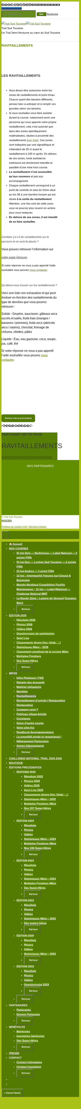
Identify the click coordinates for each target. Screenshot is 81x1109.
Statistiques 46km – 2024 (40, 838)
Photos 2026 (24, 624)
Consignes (23, 718)
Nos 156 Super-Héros (37, 847)
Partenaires (23, 1009)
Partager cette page (17, 425)
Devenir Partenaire (28, 1014)
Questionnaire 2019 (36, 984)
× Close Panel (12, 1092)
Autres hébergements (30, 745)
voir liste (33, 140)
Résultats (30, 825)
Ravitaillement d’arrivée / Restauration (40, 700)
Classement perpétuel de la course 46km (42, 651)
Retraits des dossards (30, 682)
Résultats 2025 (33, 776)
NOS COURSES (18, 548)
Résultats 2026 (25, 619)
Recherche (52, 14)
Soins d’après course (30, 723)
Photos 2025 (32, 781)
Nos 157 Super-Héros (37, 808)
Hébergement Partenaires (32, 741)
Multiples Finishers (28, 656)
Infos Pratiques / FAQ (30, 677)
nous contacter (38, 269)
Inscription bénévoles (30, 1036)
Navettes (22, 691)
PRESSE (14, 1053)
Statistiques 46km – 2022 (40, 918)
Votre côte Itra (25, 727)
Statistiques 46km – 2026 (32, 647)
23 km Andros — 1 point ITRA (35, 571)
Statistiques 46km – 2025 (40, 799)
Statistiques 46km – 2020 (40, 953)
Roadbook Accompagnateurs (35, 732)
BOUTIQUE (16, 762)
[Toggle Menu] (5, 535)
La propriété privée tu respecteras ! (39, 736)
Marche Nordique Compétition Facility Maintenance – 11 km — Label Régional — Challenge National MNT (43, 589)
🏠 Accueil (15, 543)
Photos (28, 829)
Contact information (29, 1062)
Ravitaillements (26, 695)
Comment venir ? (27, 709)
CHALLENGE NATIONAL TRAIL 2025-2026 (35, 758)
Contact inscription (28, 1066)
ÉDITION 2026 (17, 615)
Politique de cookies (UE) (14, 526)
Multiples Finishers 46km (40, 803)
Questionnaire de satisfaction (35, 633)
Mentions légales (37, 526)
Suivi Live (22, 638)
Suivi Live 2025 (33, 790)
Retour (25, 609)
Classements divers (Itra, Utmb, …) (38, 642)
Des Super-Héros (27, 660)
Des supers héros (35, 923)
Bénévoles (23, 1031)
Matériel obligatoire (28, 686)
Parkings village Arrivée (31, 714)
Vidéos (28, 834)
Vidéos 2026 (24, 629)
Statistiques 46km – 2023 (40, 878)
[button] (29, 548)
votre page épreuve (14, 257)
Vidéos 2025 (32, 785)
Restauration (24, 705)
